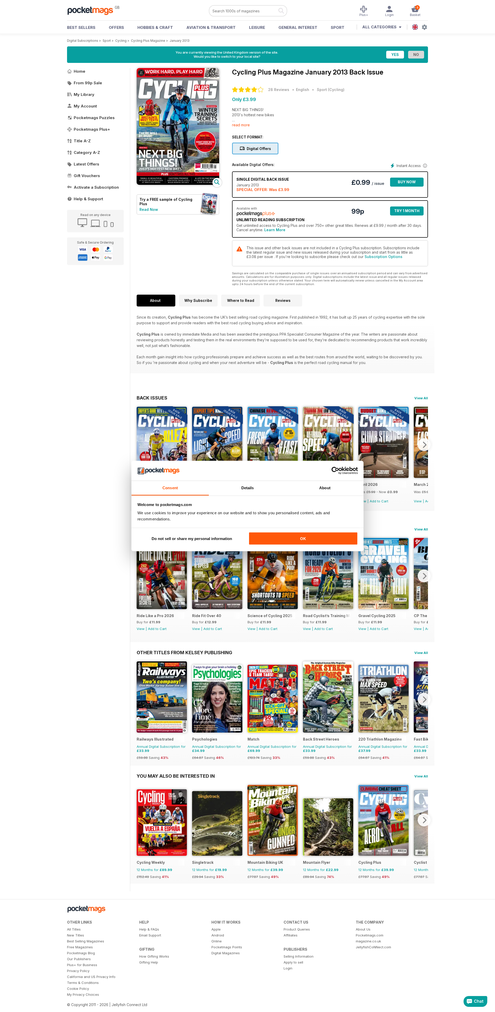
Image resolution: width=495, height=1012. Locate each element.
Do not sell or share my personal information (192, 538)
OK (303, 538)
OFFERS (116, 27)
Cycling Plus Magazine (148, 41)
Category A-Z (87, 152)
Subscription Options (383, 256)
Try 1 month (406, 211)
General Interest (297, 27)
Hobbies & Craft (155, 27)
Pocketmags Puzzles (94, 117)
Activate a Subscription (96, 187)
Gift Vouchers (87, 175)
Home (79, 71)
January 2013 (179, 41)
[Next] (424, 444)
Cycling (121, 41)
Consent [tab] (170, 487)
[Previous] (140, 444)
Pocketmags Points (226, 947)
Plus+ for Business (82, 965)
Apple (216, 929)
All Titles (74, 929)
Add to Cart (379, 501)
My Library (84, 94)
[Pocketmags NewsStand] (93, 10)
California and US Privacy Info (91, 977)
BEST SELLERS (81, 27)
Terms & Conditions (83, 983)
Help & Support (88, 198)
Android (217, 935)
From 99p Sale (88, 82)
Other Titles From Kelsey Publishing (184, 652)
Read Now (148, 209)
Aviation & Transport (211, 27)
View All (421, 398)
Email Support (150, 935)
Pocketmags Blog (81, 953)
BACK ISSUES (152, 397)
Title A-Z (82, 140)
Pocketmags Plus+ (92, 129)
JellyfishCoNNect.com (373, 947)
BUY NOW (407, 182)
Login (288, 968)
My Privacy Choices (83, 994)
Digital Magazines (225, 953)
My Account (85, 106)
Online (216, 941)
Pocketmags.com (369, 935)
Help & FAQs (149, 929)
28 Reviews (278, 89)
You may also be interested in (176, 775)
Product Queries (297, 929)
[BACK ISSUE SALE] (383, 476)
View (418, 501)
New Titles (75, 935)
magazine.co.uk (368, 941)
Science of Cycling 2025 (270, 615)
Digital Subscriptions (82, 41)
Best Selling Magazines (85, 941)
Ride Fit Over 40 (206, 615)
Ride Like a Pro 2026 (155, 615)
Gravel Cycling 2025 (376, 615)
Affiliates (291, 935)
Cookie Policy (78, 988)
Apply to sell (293, 962)
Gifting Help (148, 962)
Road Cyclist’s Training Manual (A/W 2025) (327, 615)
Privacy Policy (78, 971)
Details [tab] (247, 487)
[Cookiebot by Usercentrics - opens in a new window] (335, 471)
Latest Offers (86, 164)
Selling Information (299, 956)
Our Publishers (79, 959)
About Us (363, 929)
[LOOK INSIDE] (178, 183)
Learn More (274, 230)
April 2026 (368, 484)
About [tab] (325, 487)
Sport (337, 27)
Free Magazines (80, 947)
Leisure (257, 27)
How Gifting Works (154, 956)
